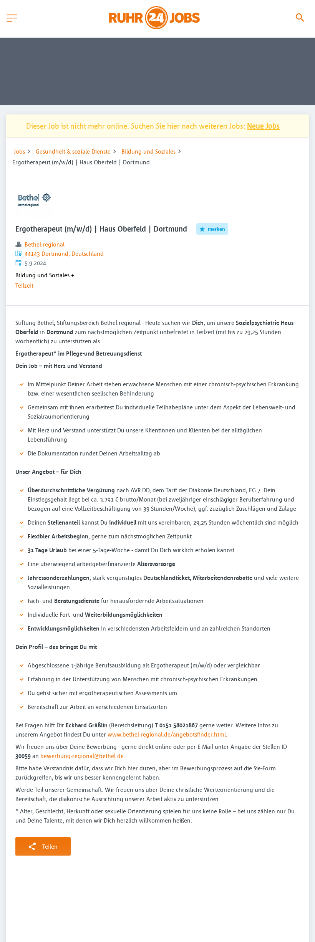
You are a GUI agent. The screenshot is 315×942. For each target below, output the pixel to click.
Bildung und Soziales (148, 151)
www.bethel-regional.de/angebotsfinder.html (167, 734)
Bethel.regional (45, 244)
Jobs (19, 151)
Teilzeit (24, 285)
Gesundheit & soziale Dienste (73, 151)
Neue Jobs (263, 126)
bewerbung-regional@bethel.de (82, 756)
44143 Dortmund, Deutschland (64, 253)
